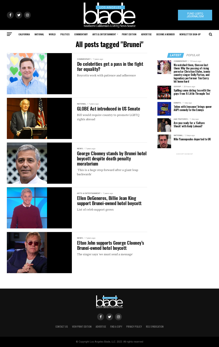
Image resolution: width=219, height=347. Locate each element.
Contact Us (61, 326)
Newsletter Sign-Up (190, 34)
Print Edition (129, 34)
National (39, 34)
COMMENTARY (81, 34)
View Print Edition (82, 326)
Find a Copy (116, 326)
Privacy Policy (134, 326)
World (52, 34)
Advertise (146, 34)
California (24, 34)
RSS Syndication (155, 326)
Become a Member (165, 34)
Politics (64, 34)
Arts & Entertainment (104, 34)
